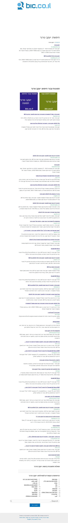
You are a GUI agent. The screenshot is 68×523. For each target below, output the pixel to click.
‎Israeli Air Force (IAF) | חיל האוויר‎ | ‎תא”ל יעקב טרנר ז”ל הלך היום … (42, 350)
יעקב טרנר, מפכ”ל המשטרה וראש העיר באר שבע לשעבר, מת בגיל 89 (42, 114)
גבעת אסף (54, 479)
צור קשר (28, 517)
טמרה (55, 483)
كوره (56, 496)
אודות (40, 517)
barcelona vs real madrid (30, 485)
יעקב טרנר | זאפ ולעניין (54, 312)
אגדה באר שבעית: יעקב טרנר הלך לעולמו (49, 212)
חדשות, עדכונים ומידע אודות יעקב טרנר (49, 360)
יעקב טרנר (57, 45)
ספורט (35, 488)
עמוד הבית (46, 517)
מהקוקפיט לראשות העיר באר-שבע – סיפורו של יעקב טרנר (45, 221)
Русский (34, 519)
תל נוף (35, 490)
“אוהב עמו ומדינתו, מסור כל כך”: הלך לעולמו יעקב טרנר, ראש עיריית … (42, 230)
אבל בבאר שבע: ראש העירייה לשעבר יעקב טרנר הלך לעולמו (44, 294)
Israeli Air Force (55, 248)
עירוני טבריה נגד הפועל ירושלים (49, 492)
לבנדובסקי (54, 488)
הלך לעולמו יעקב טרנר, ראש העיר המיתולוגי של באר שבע (45, 123)
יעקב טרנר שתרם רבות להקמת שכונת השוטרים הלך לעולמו (44, 239)
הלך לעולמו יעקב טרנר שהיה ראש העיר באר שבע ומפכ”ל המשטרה (43, 303)
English (29, 519)
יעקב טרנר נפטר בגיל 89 (53, 267)
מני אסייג (35, 483)
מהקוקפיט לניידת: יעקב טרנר (52, 330)
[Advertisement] (34, 21)
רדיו (56, 486)
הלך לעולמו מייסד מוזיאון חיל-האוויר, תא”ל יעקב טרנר (46, 369)
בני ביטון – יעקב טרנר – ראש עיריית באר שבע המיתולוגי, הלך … (44, 436)
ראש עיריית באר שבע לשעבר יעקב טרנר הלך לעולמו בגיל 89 (44, 257)
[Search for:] (35, 504)
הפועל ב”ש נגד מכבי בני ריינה (30, 479)
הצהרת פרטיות (34, 517)
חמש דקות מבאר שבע (54, 455)
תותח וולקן (34, 494)
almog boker (56, 321)
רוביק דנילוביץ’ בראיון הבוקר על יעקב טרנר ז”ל (48, 416)
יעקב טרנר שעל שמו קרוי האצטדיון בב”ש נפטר (48, 175)
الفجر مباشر (34, 481)
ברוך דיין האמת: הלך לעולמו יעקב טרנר (50, 194)
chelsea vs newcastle (31, 496)
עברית (39, 519)
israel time (34, 492)
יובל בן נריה (54, 494)
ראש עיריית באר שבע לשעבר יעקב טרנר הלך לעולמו (46, 155)
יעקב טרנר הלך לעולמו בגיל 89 (52, 56)
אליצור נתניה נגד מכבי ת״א (50, 481)
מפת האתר (22, 517)
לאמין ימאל (34, 486)
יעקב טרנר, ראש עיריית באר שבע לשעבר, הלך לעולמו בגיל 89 (44, 285)
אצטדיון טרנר (56, 425)
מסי (56, 485)
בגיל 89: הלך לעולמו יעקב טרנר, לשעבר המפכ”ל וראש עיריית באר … (42, 341)
